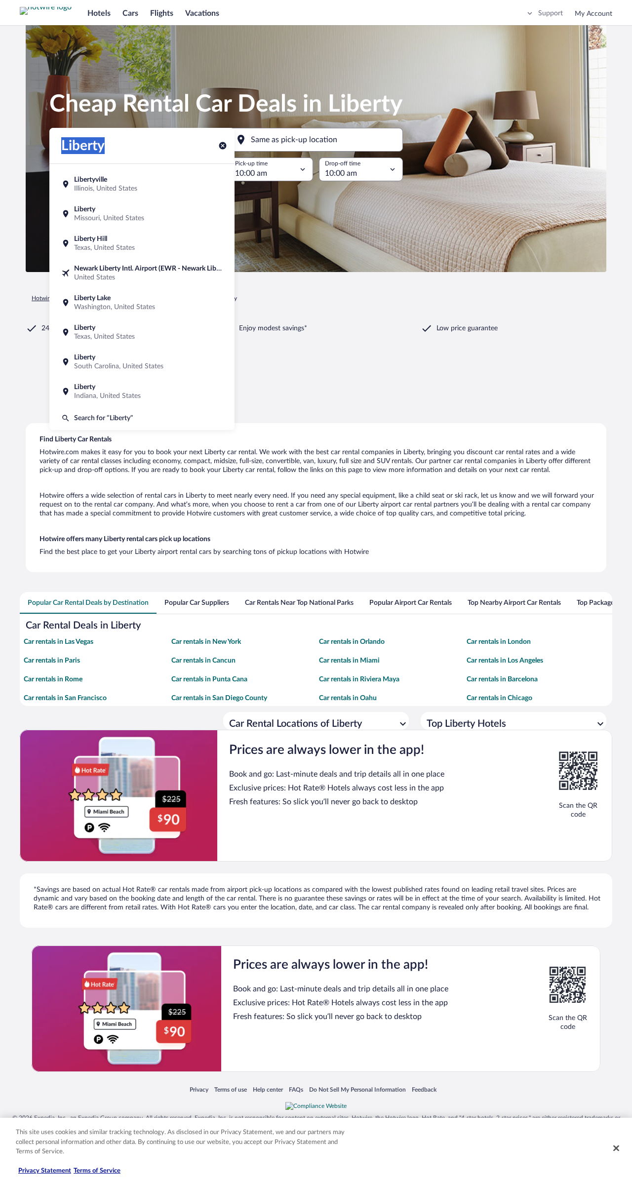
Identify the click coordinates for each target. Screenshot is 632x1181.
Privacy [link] (199, 1089)
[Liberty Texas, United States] (142, 332)
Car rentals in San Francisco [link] (65, 698)
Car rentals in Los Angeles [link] (505, 660)
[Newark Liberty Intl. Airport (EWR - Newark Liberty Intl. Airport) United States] (142, 273)
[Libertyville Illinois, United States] (142, 184)
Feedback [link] (424, 1089)
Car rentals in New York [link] (206, 641)
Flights (161, 13)
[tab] (88, 603)
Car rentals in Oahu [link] (348, 698)
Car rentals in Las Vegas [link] (58, 641)
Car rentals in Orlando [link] (352, 641)
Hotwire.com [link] (48, 298)
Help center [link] (268, 1089)
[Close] (616, 1148)
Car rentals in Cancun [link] (203, 660)
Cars (130, 13)
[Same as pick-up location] (316, 140)
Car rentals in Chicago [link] (499, 698)
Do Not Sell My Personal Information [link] (357, 1089)
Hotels (99, 13)
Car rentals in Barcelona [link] (502, 679)
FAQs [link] (296, 1089)
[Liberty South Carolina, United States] (142, 362)
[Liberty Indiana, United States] (142, 391)
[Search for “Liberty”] (142, 418)
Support (550, 13)
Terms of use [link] (230, 1089)
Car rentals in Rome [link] (53, 679)
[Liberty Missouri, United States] (142, 214)
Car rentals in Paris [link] (52, 660)
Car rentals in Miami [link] (349, 660)
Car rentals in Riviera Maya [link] (359, 679)
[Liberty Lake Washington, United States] (142, 302)
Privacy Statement (44, 1171)
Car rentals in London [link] (499, 641)
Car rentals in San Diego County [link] (219, 698)
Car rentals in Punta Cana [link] (209, 679)
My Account (593, 13)
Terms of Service (97, 1171)
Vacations (202, 13)
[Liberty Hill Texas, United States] (142, 243)
